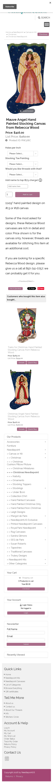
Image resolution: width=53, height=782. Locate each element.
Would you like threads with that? (23, 169)
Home (8, 32)
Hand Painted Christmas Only (26, 504)
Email (10, 636)
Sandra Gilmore (19, 535)
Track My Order (11, 741)
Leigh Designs (18, 512)
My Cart (7, 733)
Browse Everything (13, 688)
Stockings (18, 488)
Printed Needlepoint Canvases (26, 523)
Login (26, 613)
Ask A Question (15, 288)
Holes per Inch (13, 147)
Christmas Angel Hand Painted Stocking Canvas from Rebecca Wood (24, 416)
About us (9, 703)
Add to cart (27, 195)
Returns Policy (10, 744)
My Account (9, 730)
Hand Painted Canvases (23, 500)
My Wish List (9, 736)
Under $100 (19, 492)
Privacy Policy (10, 747)
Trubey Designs (19, 555)
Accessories (13, 441)
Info (7, 713)
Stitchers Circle (12, 717)
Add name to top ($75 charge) (21, 180)
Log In (7, 728)
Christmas (12, 34)
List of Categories (13, 685)
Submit (26, 644)
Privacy (19, 776)
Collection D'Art (19, 496)
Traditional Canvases (21, 551)
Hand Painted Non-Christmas (26, 508)
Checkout (43, 34)
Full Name (12, 629)
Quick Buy (32, 363)
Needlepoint (18, 32)
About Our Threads (13, 710)
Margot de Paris (19, 516)
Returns (9, 776)
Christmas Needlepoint (17, 36)
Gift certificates (11, 692)
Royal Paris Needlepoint (23, 527)
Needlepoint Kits (17, 559)
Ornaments (18, 480)
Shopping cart (27, 578)
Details (21, 363)
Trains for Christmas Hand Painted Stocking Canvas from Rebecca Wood (25, 350)
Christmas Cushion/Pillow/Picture (19, 463)
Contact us (10, 707)
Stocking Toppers (22, 484)
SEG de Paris (17, 539)
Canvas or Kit (31, 32)
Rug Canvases (18, 531)
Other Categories (18, 563)
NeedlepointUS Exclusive (24, 520)
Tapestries (16, 547)
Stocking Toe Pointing (17, 158)
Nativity (17, 476)
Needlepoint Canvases (15, 681)
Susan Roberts (18, 543)
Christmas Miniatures (23, 468)
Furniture (11, 445)
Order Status (9, 739)
